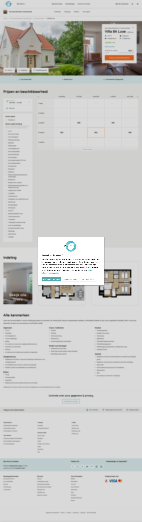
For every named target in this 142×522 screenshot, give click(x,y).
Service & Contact (84, 4)
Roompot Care (41, 489)
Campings (40, 422)
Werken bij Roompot (76, 498)
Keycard (5, 484)
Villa (38, 452)
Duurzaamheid (75, 487)
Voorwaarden (7, 489)
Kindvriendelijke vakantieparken (11, 441)
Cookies (69, 512)
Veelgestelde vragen (42, 481)
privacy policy (54, 273)
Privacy (63, 512)
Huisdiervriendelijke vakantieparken (12, 438)
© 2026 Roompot (91, 512)
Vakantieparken (7, 422)
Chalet (39, 441)
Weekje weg (75, 433)
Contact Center (20, 468)
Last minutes (75, 425)
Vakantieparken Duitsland (10, 431)
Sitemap (83, 512)
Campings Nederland (43, 428)
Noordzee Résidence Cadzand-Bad (117, 28)
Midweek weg (75, 428)
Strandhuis (40, 449)
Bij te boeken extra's (8, 479)
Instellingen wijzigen (71, 401)
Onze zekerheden (8, 481)
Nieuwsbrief (74, 481)
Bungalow (40, 438)
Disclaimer (76, 512)
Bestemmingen (57, 4)
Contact (39, 479)
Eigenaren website (42, 495)
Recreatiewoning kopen (43, 484)
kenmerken (110, 46)
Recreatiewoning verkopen (44, 487)
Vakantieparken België (9, 428)
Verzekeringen (7, 487)
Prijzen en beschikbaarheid (119, 58)
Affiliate (73, 479)
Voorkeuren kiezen (88, 279)
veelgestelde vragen (15, 466)
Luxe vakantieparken (8, 444)
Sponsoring (74, 489)
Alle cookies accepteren (51, 279)
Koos (72, 492)
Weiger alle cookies (70, 279)
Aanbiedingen (70, 4)
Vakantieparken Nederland (10, 425)
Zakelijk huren (41, 492)
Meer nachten (88, 149)
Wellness (73, 495)
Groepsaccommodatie (43, 444)
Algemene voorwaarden (52, 512)
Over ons (73, 484)
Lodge (39, 446)
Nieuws (73, 500)
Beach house (41, 435)
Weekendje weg (76, 431)
